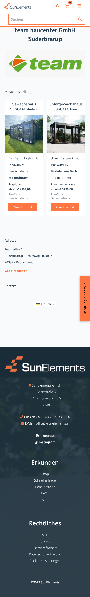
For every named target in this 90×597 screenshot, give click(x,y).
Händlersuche (45, 486)
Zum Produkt (22, 207)
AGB (45, 534)
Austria (47, 404)
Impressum (45, 541)
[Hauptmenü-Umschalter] (79, 5)
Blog (45, 499)
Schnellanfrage (45, 480)
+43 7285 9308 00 (56, 416)
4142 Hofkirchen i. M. (47, 398)
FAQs (45, 493)
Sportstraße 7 (47, 391)
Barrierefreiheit (45, 547)
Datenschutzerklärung (45, 554)
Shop (45, 474)
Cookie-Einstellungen (45, 560)
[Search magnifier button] (80, 19)
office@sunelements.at (52, 423)
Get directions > (16, 271)
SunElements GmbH (47, 385)
